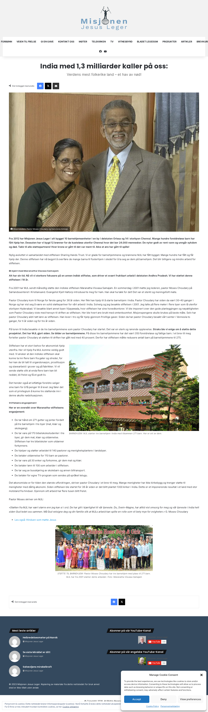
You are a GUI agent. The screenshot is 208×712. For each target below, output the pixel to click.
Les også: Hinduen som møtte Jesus (35, 519)
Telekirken (99, 41)
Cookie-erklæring (71, 706)
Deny (164, 699)
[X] (48, 86)
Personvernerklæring (170, 706)
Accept (136, 699)
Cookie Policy (152, 706)
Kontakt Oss (66, 41)
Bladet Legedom (147, 41)
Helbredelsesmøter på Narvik (40, 637)
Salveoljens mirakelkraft (37, 666)
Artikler (186, 41)
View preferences (190, 699)
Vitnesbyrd (125, 41)
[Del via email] (56, 86)
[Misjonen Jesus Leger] (104, 18)
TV (111, 41)
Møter (83, 41)
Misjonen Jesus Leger (34, 641)
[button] (201, 675)
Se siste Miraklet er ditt (36, 652)
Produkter (169, 41)
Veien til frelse (26, 41)
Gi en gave (47, 41)
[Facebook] (40, 86)
